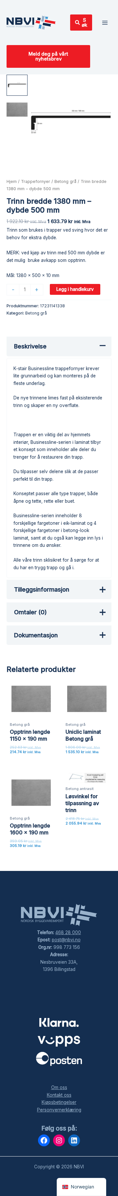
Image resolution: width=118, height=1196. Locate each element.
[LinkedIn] (74, 1140)
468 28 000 (68, 932)
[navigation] (81, 1187)
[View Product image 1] (17, 85)
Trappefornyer (35, 181)
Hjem (12, 181)
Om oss (59, 1087)
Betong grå (65, 181)
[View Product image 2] (17, 109)
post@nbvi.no (66, 939)
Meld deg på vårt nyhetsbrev (48, 56)
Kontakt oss (59, 1095)
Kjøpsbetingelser (59, 1102)
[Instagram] (59, 1140)
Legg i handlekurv (75, 289)
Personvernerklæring (59, 1109)
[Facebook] (44, 1140)
